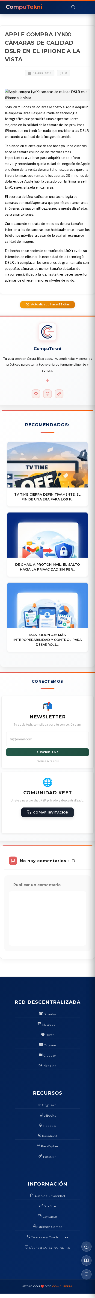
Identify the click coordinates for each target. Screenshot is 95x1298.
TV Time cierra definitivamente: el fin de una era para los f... (47, 496)
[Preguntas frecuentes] (47, 393)
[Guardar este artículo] (86, 1274)
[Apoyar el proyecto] (36, 393)
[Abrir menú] (84, 7)
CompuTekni (62, 1286)
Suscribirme (47, 752)
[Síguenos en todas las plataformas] (59, 393)
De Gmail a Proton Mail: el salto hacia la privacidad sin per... (47, 566)
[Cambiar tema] (86, 1247)
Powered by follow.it (47, 760)
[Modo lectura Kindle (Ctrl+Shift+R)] (86, 1260)
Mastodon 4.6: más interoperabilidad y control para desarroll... (47, 640)
